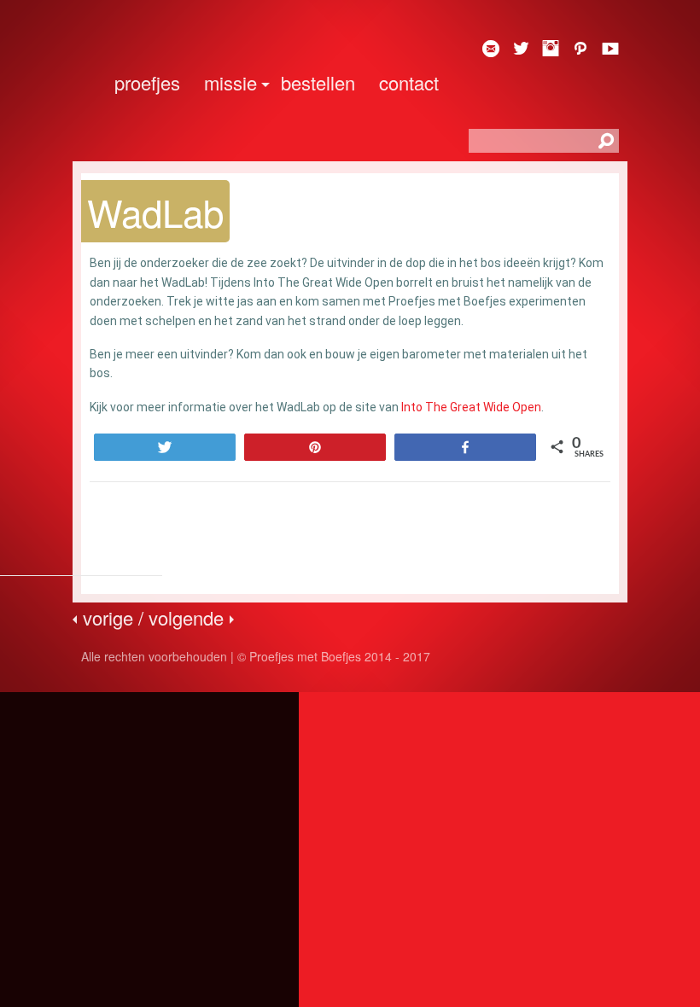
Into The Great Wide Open (471, 407)
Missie (230, 82)
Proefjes (147, 82)
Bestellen (318, 82)
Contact (409, 82)
